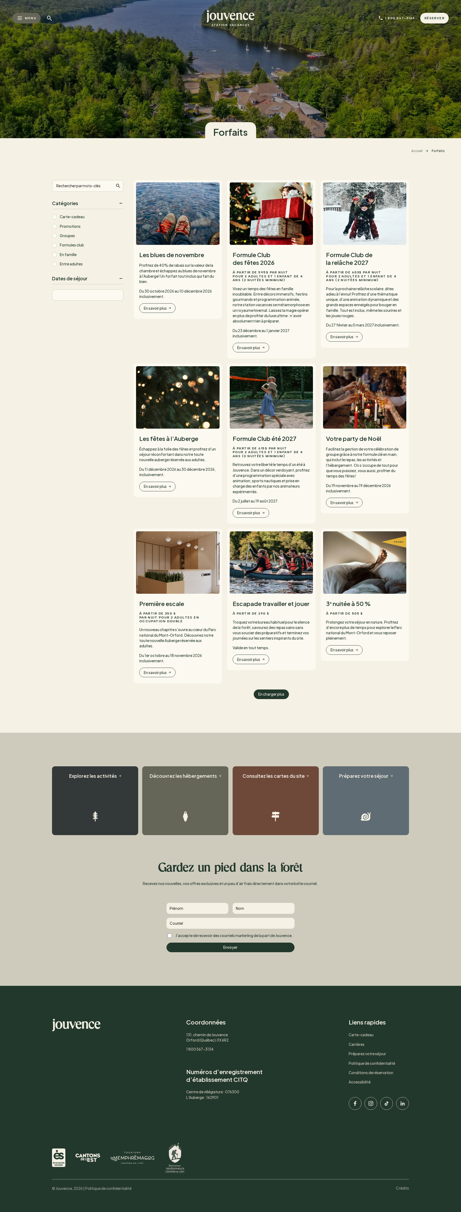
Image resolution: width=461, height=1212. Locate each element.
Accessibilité (360, 1082)
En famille (68, 254)
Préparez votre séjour (367, 1053)
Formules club (72, 245)
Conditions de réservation (371, 1072)
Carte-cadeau (72, 216)
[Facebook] (355, 1103)
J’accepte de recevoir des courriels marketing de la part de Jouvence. (234, 935)
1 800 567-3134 (200, 1049)
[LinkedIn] (402, 1103)
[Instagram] (370, 1103)
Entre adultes (71, 264)
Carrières (356, 1044)
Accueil (417, 151)
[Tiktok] (386, 1103)
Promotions (70, 226)
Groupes (67, 235)
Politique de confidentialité (372, 1063)
